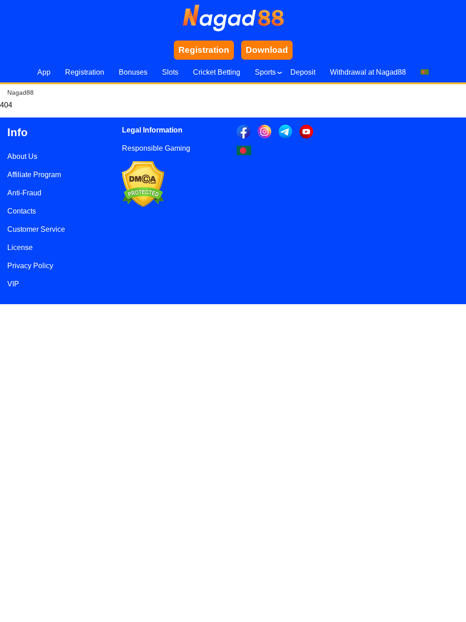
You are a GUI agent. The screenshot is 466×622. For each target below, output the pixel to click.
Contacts (21, 211)
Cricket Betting (216, 72)
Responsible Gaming (156, 148)
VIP (13, 284)
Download (267, 50)
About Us (22, 156)
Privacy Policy (30, 266)
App (44, 72)
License (20, 247)
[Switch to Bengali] (424, 72)
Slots (170, 72)
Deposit (302, 72)
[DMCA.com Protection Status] (143, 205)
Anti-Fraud (24, 193)
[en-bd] (244, 150)
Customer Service (36, 229)
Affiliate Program (34, 174)
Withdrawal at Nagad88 (368, 72)
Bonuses (133, 72)
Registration (84, 72)
